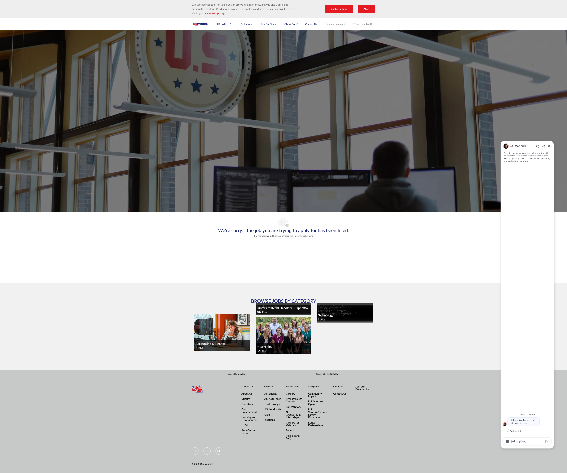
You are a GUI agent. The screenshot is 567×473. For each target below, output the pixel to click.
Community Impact (315, 395)
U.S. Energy (270, 393)
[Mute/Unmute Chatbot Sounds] (543, 146)
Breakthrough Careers (294, 400)
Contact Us (339, 393)
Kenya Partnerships (315, 424)
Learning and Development (249, 418)
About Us (246, 393)
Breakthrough (272, 404)
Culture (245, 398)
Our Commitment (249, 410)
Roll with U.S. (293, 406)
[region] (527, 293)
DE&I (244, 425)
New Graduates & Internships (293, 414)
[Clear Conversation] (538, 146)
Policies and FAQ (293, 437)
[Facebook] (195, 451)
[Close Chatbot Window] (549, 146)
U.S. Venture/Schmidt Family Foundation (318, 413)
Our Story (247, 404)
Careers (290, 393)
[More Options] (507, 441)
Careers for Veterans (292, 424)
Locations (269, 419)
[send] (547, 441)
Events (290, 430)
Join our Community (336, 23)
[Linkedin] (207, 451)
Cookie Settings (212, 13)
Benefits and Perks (248, 432)
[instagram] (218, 451)
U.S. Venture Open (315, 403)
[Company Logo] (200, 24)
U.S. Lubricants (272, 409)
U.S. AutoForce (272, 398)
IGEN (267, 414)
